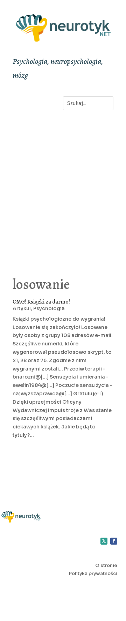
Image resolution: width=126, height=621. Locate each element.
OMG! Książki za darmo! (41, 302)
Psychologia (49, 308)
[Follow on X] (103, 541)
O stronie (106, 565)
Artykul (22, 308)
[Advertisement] (63, 186)
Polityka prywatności (93, 573)
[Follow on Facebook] (113, 541)
